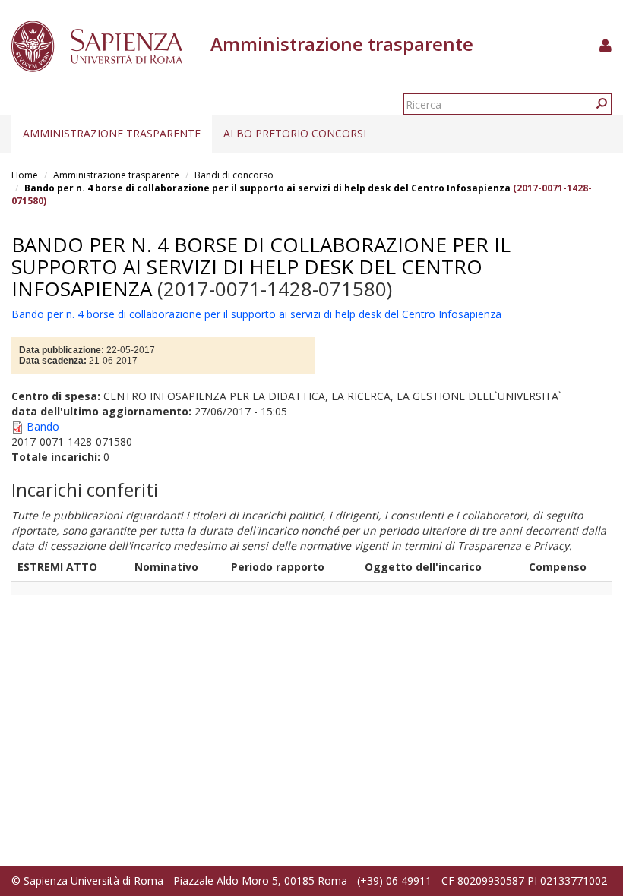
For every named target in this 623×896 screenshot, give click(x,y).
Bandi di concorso (234, 175)
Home (24, 175)
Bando (43, 426)
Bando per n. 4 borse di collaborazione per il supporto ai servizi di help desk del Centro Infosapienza (267, 187)
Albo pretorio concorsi (294, 133)
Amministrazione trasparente (112, 133)
